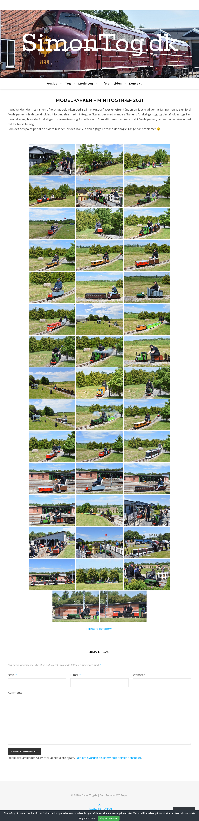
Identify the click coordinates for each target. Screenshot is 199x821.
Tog (68, 83)
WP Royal (121, 795)
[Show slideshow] (99, 629)
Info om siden (111, 83)
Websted (139, 675)
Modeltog (85, 83)
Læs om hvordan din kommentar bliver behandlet (108, 758)
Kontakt (135, 83)
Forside (52, 83)
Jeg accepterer (108, 818)
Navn (12, 675)
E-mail (75, 675)
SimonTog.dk (99, 43)
